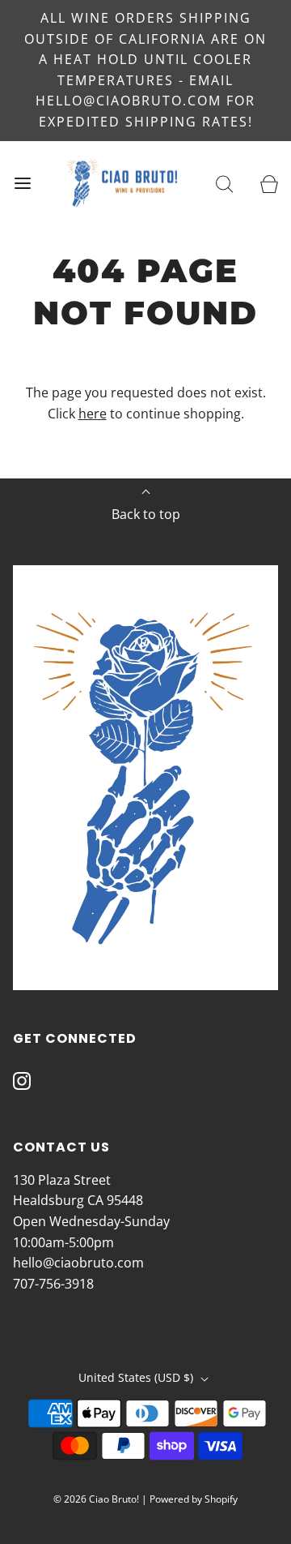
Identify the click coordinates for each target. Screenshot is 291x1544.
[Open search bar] (224, 183)
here (92, 413)
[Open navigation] (22, 183)
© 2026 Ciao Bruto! (96, 1499)
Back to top (146, 514)
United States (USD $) (137, 1377)
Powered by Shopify (194, 1499)
